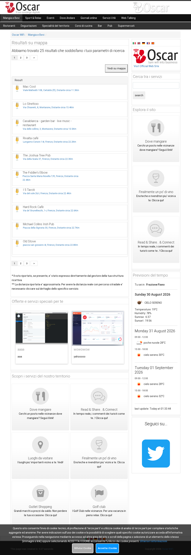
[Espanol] (152, 43)
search (139, 95)
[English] (139, 43)
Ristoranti (9, 25)
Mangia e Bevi (36, 34)
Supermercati (126, 25)
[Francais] (149, 43)
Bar (100, 25)
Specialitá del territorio (55, 25)
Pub (110, 25)
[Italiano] (135, 43)
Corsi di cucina (83, 25)
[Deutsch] (144, 43)
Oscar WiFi (18, 34)
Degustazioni (29, 25)
